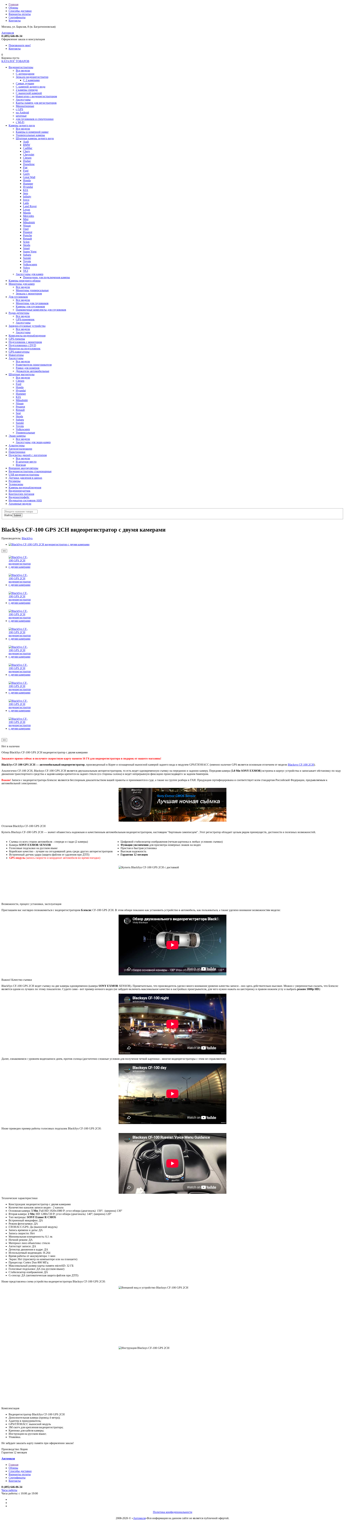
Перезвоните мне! (20, 45)
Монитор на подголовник (24, 348)
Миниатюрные (25, 106)
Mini (25, 219)
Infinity (27, 196)
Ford (25, 170)
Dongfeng (28, 164)
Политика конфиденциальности (172, 1512)
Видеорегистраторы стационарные (30, 471)
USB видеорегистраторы (24, 474)
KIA (25, 190)
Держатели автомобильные (32, 371)
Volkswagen (30, 264)
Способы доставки (20, 10)
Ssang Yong (29, 251)
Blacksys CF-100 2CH (301, 764)
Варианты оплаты (20, 14)
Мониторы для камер (22, 283)
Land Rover (30, 206)
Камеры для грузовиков (30, 306)
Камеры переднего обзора (24, 280)
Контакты (15, 20)
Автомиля (7, 32)
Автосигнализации (20, 448)
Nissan (27, 225)
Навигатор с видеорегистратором (36, 96)
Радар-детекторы (19, 312)
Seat (18, 413)
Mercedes (28, 215)
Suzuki (27, 258)
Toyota (27, 261)
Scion (26, 241)
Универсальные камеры (30, 135)
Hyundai (28, 186)
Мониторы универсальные (32, 290)
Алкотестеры (17, 445)
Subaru (27, 254)
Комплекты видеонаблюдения (27, 335)
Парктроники (17, 451)
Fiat (25, 167)
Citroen (27, 157)
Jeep (25, 193)
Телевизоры (16, 484)
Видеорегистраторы (21, 67)
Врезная (21, 464)
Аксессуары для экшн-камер (33, 442)
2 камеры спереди (27, 89)
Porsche (27, 235)
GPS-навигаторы (19, 351)
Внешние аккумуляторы (23, 468)
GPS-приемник (25, 319)
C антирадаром (25, 73)
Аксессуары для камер (29, 274)
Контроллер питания (21, 493)
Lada (26, 203)
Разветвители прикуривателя (34, 364)
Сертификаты (17, 17)
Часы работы (9, 1490)
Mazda (27, 212)
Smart (26, 248)
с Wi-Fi (20, 122)
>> (4, 740)
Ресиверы (14, 481)
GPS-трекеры (17, 338)
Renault (27, 238)
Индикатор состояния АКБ (25, 500)
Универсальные (25, 432)
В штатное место (26, 461)
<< (4, 551)
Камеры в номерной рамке (32, 131)
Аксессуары (23, 99)
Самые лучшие (25, 83)
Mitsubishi (29, 222)
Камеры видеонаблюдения (25, 487)
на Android (22, 112)
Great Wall (29, 177)
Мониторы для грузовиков (32, 303)
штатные (21, 115)
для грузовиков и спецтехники (35, 119)
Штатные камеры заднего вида (35, 138)
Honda (27, 180)
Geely (26, 173)
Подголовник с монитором (25, 342)
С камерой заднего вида (30, 86)
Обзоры (13, 7)
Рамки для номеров (28, 367)
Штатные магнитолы (21, 374)
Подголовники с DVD (22, 345)
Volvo (26, 267)
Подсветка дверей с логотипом (28, 455)
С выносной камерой (29, 93)
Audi (26, 141)
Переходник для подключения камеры (46, 277)
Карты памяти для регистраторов (36, 102)
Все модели (23, 70)
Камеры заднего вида (22, 125)
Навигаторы (16, 354)
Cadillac (27, 148)
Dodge (27, 161)
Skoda (26, 245)
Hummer (28, 183)
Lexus (26, 209)
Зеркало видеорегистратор (32, 76)
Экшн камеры (17, 435)
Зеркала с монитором (29, 293)
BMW (26, 144)
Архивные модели (20, 503)
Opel (26, 228)
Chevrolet (28, 154)
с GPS (19, 109)
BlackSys (27, 538)
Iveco (26, 199)
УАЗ (25, 270)
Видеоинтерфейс (19, 497)
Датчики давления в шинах (25, 477)
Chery (26, 151)
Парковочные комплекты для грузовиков (41, 309)
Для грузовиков (18, 296)
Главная (13, 4)
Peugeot (27, 232)
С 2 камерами (31, 80)
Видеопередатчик (19, 490)
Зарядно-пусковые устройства (27, 325)
